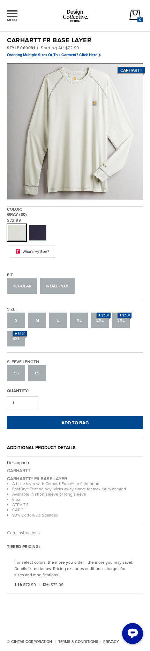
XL (79, 320)
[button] (75, 132)
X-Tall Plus (57, 286)
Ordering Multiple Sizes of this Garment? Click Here (52, 55)
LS (37, 373)
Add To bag (75, 422)
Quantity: (18, 391)
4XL (19, 337)
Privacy (111, 641)
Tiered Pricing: (23, 546)
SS (16, 373)
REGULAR (22, 286)
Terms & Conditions (78, 641)
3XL (123, 318)
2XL (102, 318)
